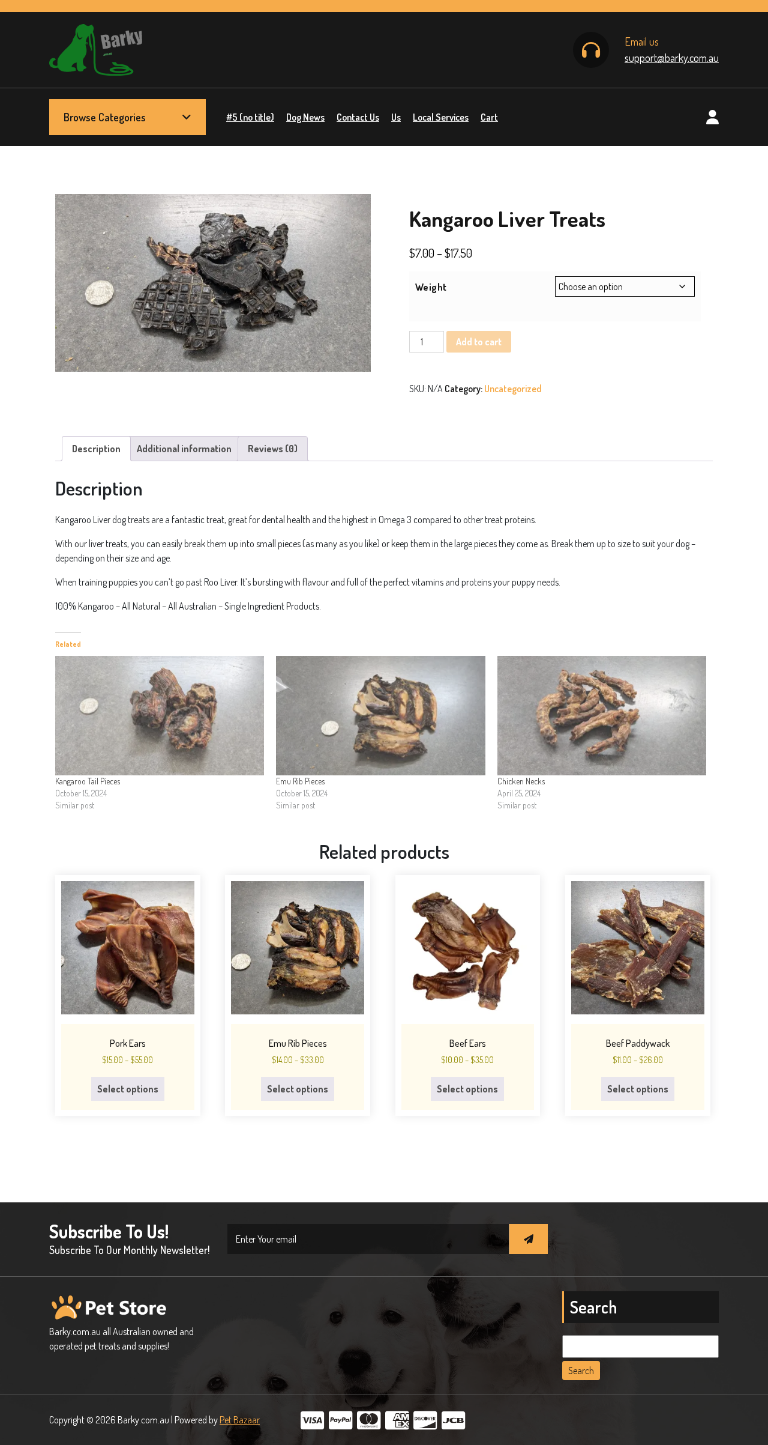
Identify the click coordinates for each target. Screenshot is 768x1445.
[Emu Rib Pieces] (380, 715)
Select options (127, 1089)
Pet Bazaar (240, 1420)
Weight (431, 287)
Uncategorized (513, 389)
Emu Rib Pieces (300, 781)
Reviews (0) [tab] (273, 449)
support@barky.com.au (672, 57)
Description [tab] (96, 449)
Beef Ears (467, 1043)
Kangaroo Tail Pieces (87, 781)
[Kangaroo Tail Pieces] (159, 715)
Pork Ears (128, 1043)
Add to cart (479, 342)
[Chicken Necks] (601, 715)
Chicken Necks (521, 781)
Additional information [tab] (184, 449)
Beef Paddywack (638, 1043)
